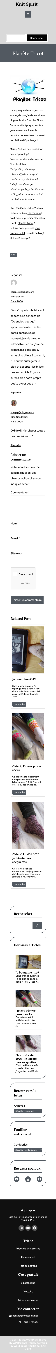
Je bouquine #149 (24, 679)
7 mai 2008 (17, 301)
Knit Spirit (27, 4)
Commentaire (20, 492)
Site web (16, 553)
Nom (15, 523)
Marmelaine (34, 213)
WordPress (20, 1345)
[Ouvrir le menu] (28, 14)
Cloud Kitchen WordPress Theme (28, 1339)
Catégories (21, 1144)
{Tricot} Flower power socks (26, 768)
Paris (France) (30, 1321)
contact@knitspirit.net (25, 1315)
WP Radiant (19, 1342)
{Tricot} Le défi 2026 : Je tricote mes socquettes (26, 858)
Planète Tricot (25, 223)
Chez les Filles (35, 120)
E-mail (15, 538)
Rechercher (37, 38)
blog (13, 255)
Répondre (16, 392)
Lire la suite (19, 704)
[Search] (37, 925)
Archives (19, 1105)
